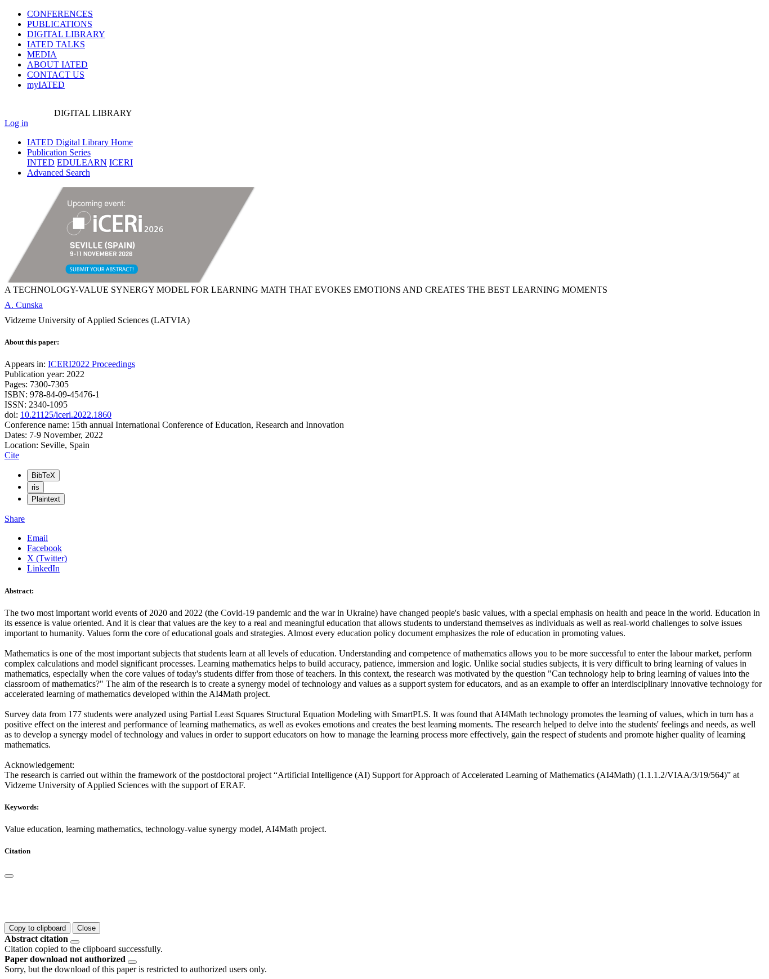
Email (37, 538)
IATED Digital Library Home (80, 142)
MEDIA (42, 54)
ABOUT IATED (57, 64)
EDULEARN (82, 162)
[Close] (9, 876)
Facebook (44, 548)
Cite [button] (12, 455)
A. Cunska (24, 305)
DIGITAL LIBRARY (66, 34)
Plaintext (46, 499)
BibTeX (43, 475)
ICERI (121, 162)
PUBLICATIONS (59, 24)
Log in (16, 123)
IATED (56, 44)
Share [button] (15, 519)
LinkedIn (43, 568)
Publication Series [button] (59, 152)
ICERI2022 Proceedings (91, 364)
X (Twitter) (47, 558)
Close (86, 928)
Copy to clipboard (37, 928)
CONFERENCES (60, 14)
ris (35, 487)
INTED (41, 162)
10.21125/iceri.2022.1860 (65, 414)
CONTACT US (55, 74)
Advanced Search (58, 172)
